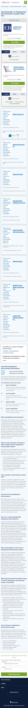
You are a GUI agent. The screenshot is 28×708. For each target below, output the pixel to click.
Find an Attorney (5, 679)
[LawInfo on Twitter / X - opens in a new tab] (11, 695)
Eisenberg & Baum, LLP (17, 28)
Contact (6, 51)
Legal (2, 687)
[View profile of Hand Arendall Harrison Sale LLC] (7, 235)
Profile (23, 51)
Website (15, 51)
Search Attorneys (14, 674)
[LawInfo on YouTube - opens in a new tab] (16, 695)
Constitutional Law (13, 351)
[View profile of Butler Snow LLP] (7, 117)
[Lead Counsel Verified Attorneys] (4, 372)
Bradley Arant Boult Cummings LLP (18, 287)
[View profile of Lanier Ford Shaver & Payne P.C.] (7, 322)
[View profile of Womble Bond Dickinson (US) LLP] (7, 206)
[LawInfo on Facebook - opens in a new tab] (7, 695)
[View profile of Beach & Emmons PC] (7, 149)
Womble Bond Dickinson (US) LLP (19, 202)
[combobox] (14, 663)
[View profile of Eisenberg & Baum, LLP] (7, 27)
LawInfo (3, 683)
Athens (4, 360)
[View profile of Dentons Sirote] (7, 177)
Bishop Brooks (17, 261)
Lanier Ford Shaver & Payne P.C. (18, 317)
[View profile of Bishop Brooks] (7, 264)
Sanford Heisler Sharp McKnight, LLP (19, 69)
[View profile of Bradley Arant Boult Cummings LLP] (7, 291)
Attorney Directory (5, 6)
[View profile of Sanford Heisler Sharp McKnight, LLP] (7, 69)
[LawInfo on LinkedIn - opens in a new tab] (20, 695)
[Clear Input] (25, 663)
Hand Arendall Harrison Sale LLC (19, 231)
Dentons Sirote (18, 174)
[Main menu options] (5, 2)
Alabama (24, 6)
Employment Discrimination (15, 6)
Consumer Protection (8, 353)
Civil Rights (5, 351)
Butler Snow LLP (18, 114)
